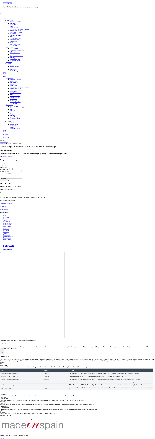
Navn (1, 163)
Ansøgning (3, 178)
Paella (4, 74)
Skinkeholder (13, 69)
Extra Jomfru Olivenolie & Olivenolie (19, 29)
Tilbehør (8, 63)
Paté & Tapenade (14, 27)
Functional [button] (2, 392)
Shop (4, 18)
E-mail (2, 165)
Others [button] (1, 410)
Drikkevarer (9, 47)
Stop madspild (13, 41)
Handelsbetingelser (8, 223)
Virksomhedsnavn (5, 169)
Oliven (11, 36)
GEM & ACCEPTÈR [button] (5, 415)
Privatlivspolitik (7, 226)
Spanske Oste (13, 23)
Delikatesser (9, 20)
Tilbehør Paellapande (15, 71)
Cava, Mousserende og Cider (17, 50)
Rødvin (11, 54)
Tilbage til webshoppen (6, 156)
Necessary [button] (2, 362)
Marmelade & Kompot (15, 35)
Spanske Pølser (13, 24)
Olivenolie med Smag (15, 38)
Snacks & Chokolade (15, 44)
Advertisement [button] (3, 406)
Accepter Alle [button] (13, 348)
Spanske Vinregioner (15, 59)
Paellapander (13, 68)
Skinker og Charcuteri (15, 21)
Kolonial (12, 26)
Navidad (15, 45)
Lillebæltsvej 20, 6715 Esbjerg (6, 203)
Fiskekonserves (14, 33)
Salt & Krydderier (14, 39)
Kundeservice (6, 134)
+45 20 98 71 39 (3, 206)
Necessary (4, 364)
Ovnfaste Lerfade (14, 66)
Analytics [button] (2, 401)
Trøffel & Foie (13, 42)
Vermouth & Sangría (15, 60)
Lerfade (12, 65)
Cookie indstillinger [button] (5, 348)
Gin (11, 51)
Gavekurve (9, 62)
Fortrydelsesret (7, 224)
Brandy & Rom (14, 48)
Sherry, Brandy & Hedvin (16, 56)
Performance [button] (3, 397)
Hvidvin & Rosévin (15, 53)
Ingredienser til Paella (15, 30)
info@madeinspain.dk (4, 209)
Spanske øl (12, 57)
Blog (4, 72)
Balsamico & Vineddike (16, 32)
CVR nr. (2, 171)
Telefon (2, 167)
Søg (1, 140)
